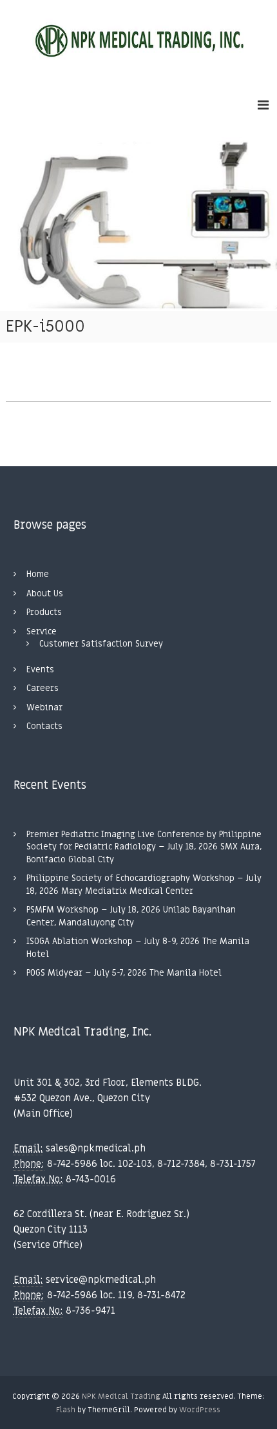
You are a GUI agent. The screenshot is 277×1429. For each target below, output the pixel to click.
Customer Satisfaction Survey (101, 643)
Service (41, 631)
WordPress (199, 1410)
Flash (65, 1410)
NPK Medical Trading (121, 1396)
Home (37, 574)
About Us (44, 593)
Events (40, 669)
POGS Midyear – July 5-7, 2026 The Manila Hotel (124, 972)
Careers (42, 688)
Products (44, 612)
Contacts (44, 726)
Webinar (44, 707)
